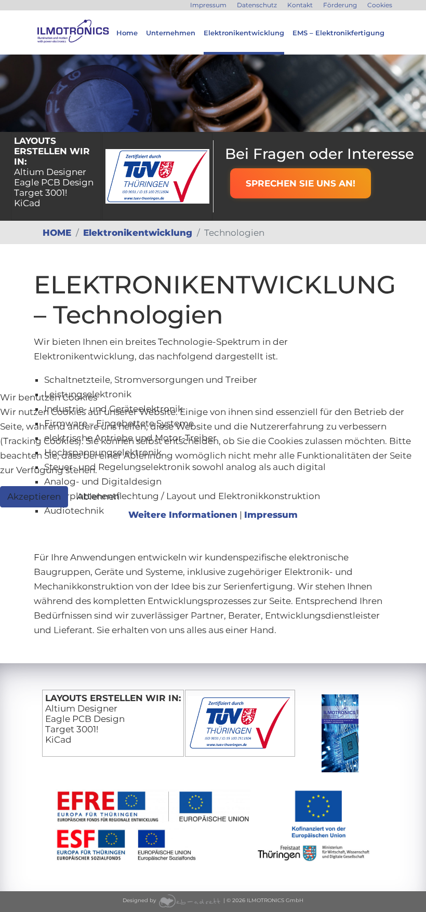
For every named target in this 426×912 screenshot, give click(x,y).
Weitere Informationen (182, 514)
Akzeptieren (34, 496)
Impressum (271, 514)
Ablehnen (98, 496)
